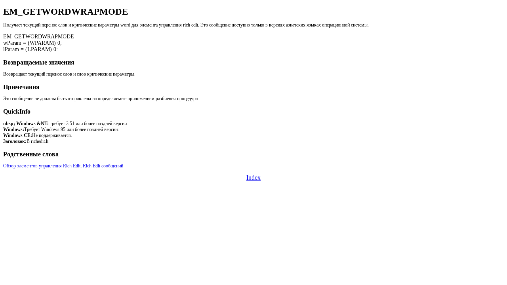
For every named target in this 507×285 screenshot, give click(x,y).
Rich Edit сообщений (103, 166)
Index (253, 177)
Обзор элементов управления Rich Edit (41, 166)
